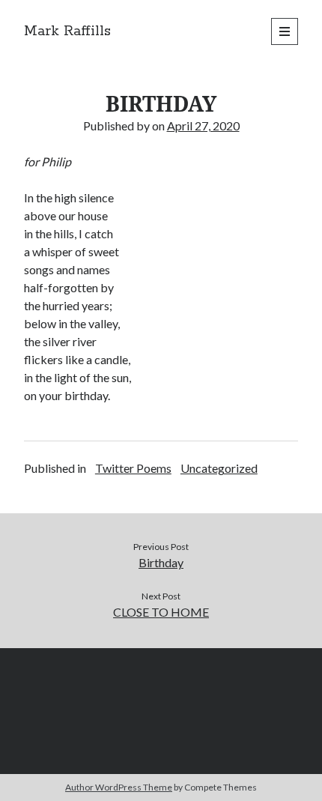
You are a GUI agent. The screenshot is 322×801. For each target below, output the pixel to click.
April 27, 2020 (203, 125)
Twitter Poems (133, 468)
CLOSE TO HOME (161, 612)
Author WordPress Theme (118, 787)
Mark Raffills (67, 31)
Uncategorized (219, 468)
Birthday (161, 562)
